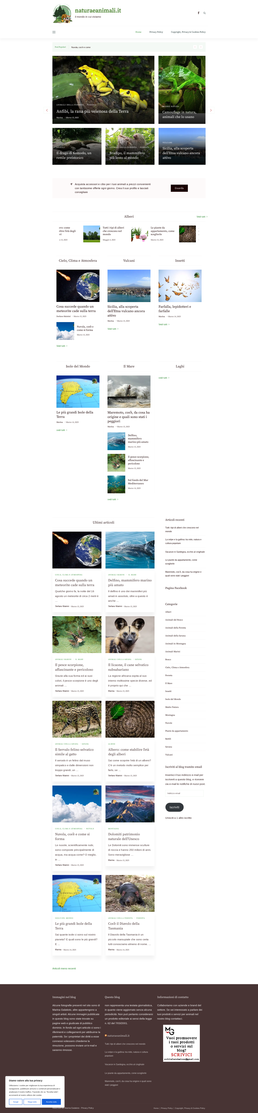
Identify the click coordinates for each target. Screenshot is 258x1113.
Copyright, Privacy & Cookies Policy (188, 32)
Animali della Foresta (120, 918)
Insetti (168, 691)
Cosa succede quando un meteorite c (87, 47)
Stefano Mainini (63, 316)
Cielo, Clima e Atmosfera (69, 575)
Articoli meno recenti (64, 968)
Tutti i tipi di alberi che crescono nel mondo (97, 105)
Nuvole (90, 829)
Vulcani (169, 754)
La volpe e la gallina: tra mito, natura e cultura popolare (180, 106)
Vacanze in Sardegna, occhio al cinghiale (185, 552)
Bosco (85, 141)
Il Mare (167, 137)
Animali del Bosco (67, 141)
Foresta (140, 918)
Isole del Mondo (64, 918)
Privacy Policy (156, 32)
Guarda (179, 188)
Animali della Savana (119, 659)
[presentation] (47, 110)
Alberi (60, 99)
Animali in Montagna (175, 96)
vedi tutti (60, 430)
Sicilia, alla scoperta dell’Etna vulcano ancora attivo (126, 311)
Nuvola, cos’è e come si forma (85, 328)
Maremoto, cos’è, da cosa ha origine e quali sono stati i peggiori (181, 147)
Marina (59, 111)
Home (138, 32)
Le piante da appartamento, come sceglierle (125, 147)
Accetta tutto (51, 1102)
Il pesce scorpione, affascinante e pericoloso (138, 460)
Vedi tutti (201, 217)
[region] (34, 1092)
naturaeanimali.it (98, 10)
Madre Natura (172, 707)
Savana (138, 659)
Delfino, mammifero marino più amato (138, 439)
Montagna (113, 829)
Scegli (15, 1102)
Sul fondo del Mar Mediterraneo (138, 482)
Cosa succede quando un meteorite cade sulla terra (76, 308)
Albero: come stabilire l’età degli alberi (137, 231)
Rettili (168, 739)
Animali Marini (116, 575)
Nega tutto (32, 1102)
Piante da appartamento (124, 137)
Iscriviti (174, 807)
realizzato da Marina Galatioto (65, 1108)
